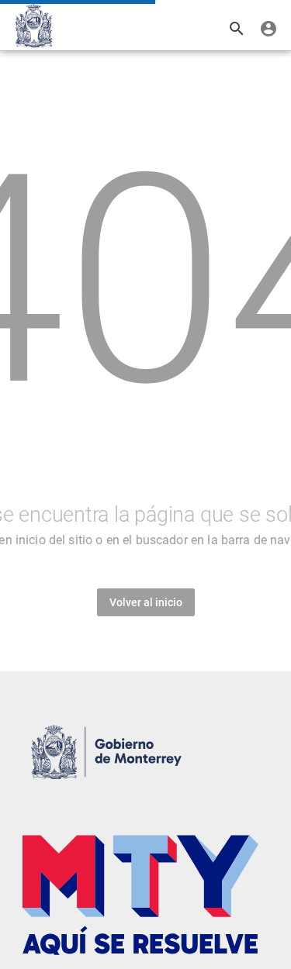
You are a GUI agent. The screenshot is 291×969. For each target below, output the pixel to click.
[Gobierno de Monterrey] (33, 25)
